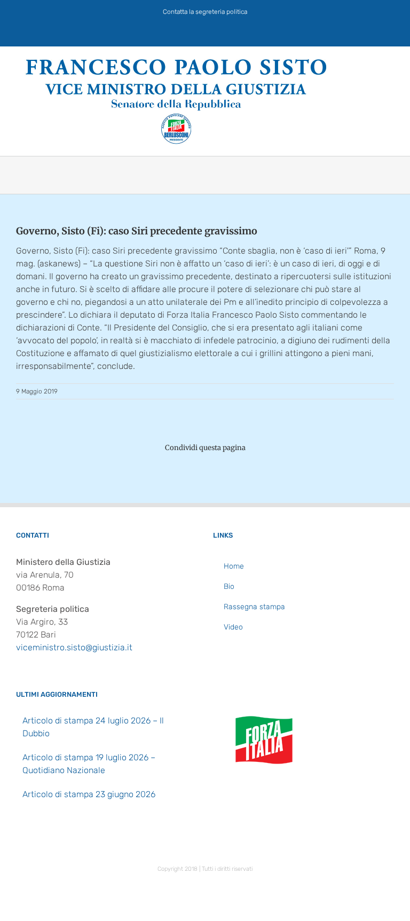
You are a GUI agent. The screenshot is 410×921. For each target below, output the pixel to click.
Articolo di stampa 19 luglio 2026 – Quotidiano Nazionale (88, 763)
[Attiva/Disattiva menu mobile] (389, 62)
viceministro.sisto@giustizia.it (74, 647)
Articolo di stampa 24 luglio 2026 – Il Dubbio (93, 726)
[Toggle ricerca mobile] (370, 62)
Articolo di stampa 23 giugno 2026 (88, 794)
